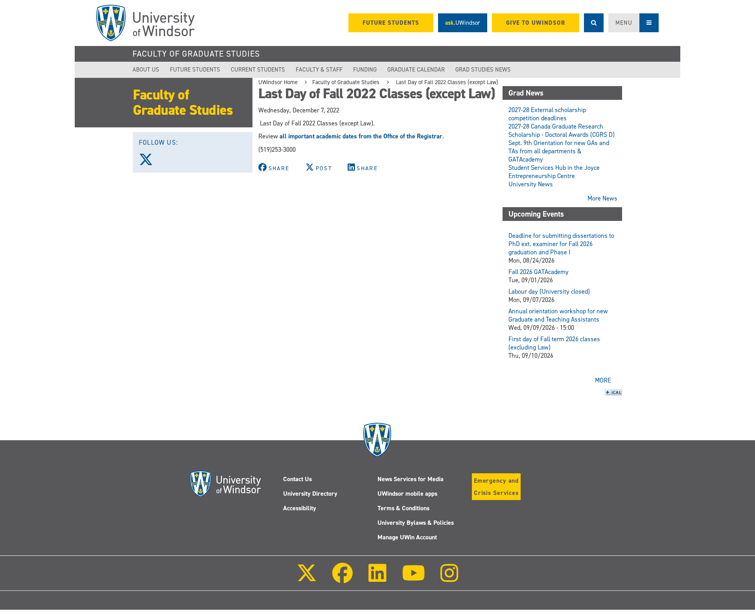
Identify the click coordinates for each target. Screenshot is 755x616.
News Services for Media (411, 479)
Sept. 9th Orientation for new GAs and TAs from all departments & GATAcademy (558, 151)
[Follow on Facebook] (342, 578)
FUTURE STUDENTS (391, 23)
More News (602, 198)
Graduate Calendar (416, 70)
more (603, 380)
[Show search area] (594, 22)
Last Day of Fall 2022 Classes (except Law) (446, 82)
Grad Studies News (483, 70)
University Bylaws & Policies (416, 523)
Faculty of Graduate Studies (196, 53)
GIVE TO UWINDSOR (535, 23)
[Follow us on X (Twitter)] (149, 162)
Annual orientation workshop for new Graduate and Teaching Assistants (558, 315)
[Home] (145, 23)
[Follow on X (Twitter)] (306, 578)
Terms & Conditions (403, 508)
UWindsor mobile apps (407, 493)
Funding (365, 70)
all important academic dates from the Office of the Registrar (361, 136)
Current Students (258, 70)
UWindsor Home (278, 82)
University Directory (310, 493)
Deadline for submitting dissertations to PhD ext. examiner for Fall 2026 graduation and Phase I (561, 244)
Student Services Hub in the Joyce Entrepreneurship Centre (554, 172)
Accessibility (299, 508)
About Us (146, 70)
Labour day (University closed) (549, 291)
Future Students (195, 70)
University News (530, 184)
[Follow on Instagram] (449, 578)
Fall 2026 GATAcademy (538, 272)
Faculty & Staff (319, 70)
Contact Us (297, 479)
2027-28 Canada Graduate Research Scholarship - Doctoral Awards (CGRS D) (561, 130)
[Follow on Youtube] (413, 578)
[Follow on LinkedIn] (377, 578)
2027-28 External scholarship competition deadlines (547, 114)
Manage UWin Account (407, 537)
